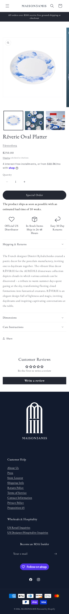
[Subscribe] (55, 554)
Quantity (7, 174)
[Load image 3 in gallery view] (55, 120)
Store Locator (15, 477)
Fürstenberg (10, 145)
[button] (7, 6)
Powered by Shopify (46, 609)
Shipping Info (15, 482)
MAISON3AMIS (29, 609)
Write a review (34, 380)
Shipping (6, 157)
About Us (13, 467)
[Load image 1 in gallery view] (13, 120)
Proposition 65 (15, 507)
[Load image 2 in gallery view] (34, 120)
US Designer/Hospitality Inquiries (27, 532)
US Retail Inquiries (18, 527)
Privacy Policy (15, 502)
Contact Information (19, 497)
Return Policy (15, 487)
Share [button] (9, 338)
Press (10, 472)
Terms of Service (17, 492)
